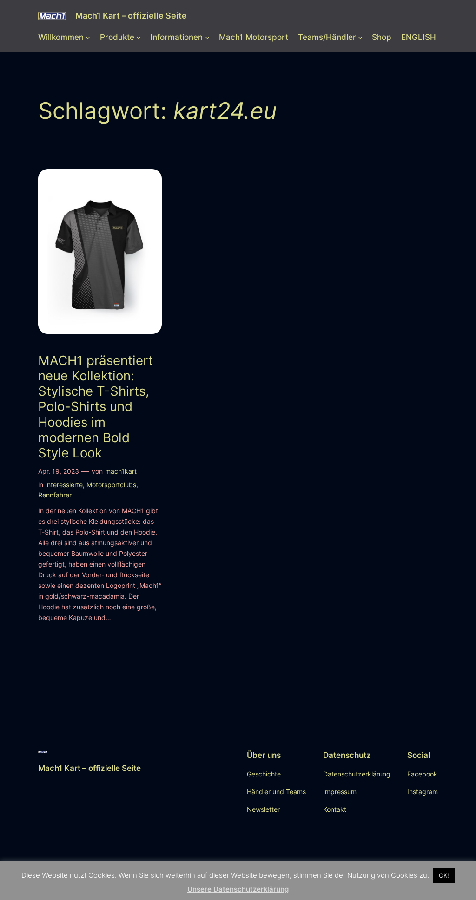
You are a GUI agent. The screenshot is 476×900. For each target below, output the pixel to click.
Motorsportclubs (111, 485)
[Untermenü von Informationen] (207, 37)
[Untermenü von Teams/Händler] (360, 37)
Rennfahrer (55, 495)
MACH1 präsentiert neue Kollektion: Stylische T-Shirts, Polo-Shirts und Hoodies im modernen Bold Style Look (95, 407)
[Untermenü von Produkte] (138, 37)
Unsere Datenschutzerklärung (238, 889)
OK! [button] (444, 875)
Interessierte (64, 485)
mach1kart (121, 471)
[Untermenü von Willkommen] (88, 37)
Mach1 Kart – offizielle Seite (131, 15)
